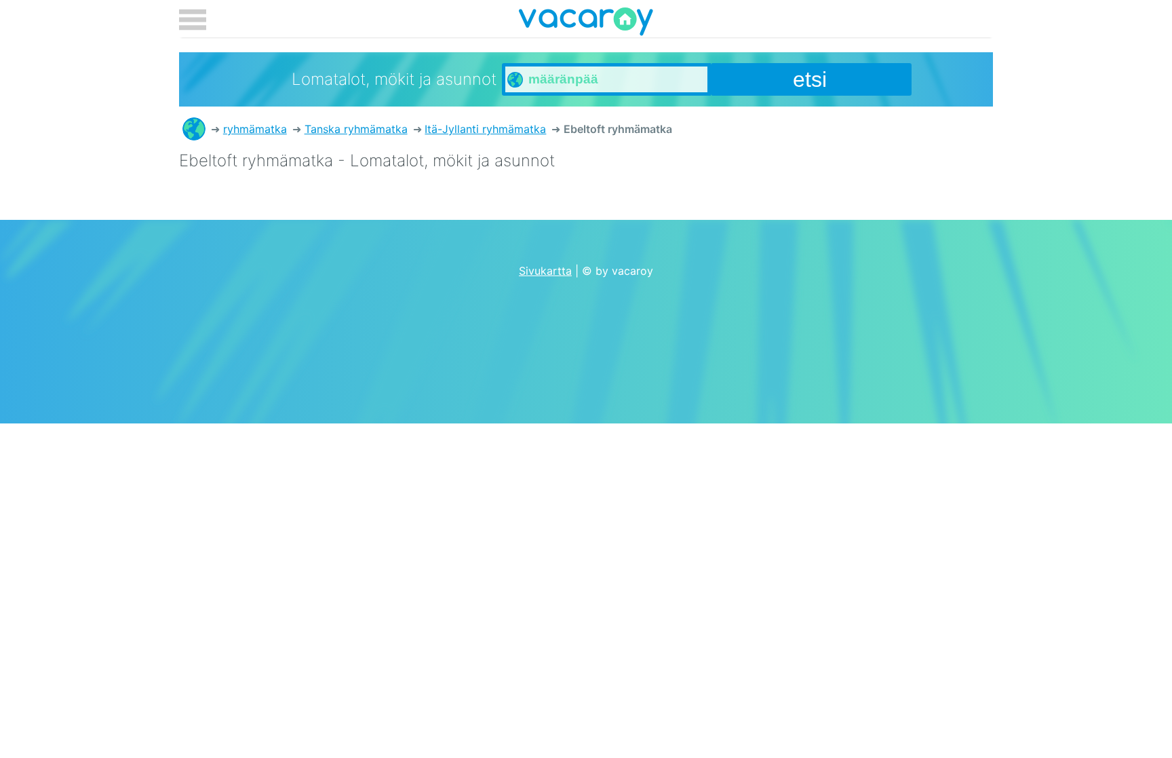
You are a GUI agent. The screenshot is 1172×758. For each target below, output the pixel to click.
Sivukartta (545, 271)
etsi (810, 79)
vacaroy (586, 24)
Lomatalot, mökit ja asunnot (194, 128)
